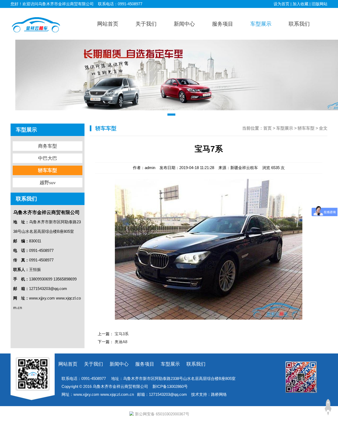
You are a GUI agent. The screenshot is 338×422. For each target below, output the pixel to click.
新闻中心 (119, 364)
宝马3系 (122, 334)
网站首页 (67, 364)
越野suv (262, 67)
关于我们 (93, 364)
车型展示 (284, 128)
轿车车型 (262, 57)
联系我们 (195, 364)
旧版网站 (319, 4)
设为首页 (281, 4)
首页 (267, 128)
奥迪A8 (121, 341)
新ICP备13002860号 (170, 386)
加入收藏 (300, 4)
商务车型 (262, 36)
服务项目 (144, 364)
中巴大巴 (262, 46)
